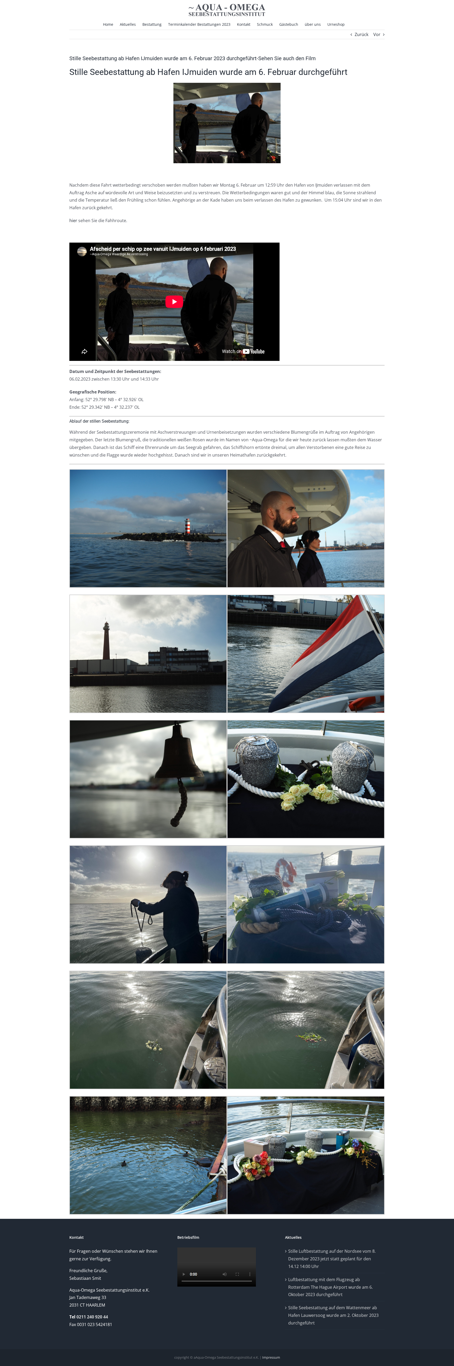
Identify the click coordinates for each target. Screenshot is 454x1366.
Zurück (361, 34)
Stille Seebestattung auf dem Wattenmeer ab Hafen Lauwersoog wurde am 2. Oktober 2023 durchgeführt (333, 1315)
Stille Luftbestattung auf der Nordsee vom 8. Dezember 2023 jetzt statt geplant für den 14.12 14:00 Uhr (332, 1258)
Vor (376, 34)
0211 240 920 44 (92, 1317)
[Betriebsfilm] (216, 1249)
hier (73, 220)
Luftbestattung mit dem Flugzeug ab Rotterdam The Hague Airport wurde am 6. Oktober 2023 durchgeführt (330, 1287)
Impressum (271, 1357)
